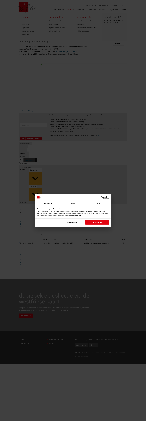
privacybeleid (77, 215)
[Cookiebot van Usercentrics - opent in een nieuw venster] (101, 197)
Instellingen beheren (72, 222)
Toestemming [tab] (48, 203)
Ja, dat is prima (97, 222)
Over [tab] (98, 203)
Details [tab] (73, 203)
